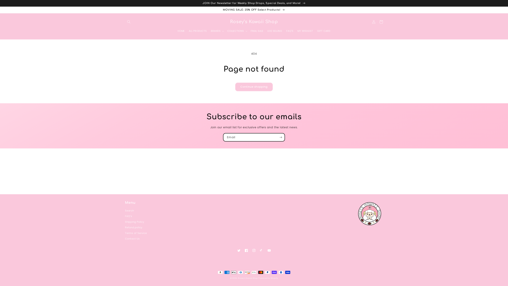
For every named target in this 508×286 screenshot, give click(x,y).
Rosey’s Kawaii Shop (248, 278)
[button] (129, 22)
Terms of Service (136, 233)
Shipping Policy (134, 222)
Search (129, 210)
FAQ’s (128, 216)
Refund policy (133, 227)
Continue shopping (253, 87)
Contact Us (132, 238)
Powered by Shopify (268, 278)
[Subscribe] (281, 137)
